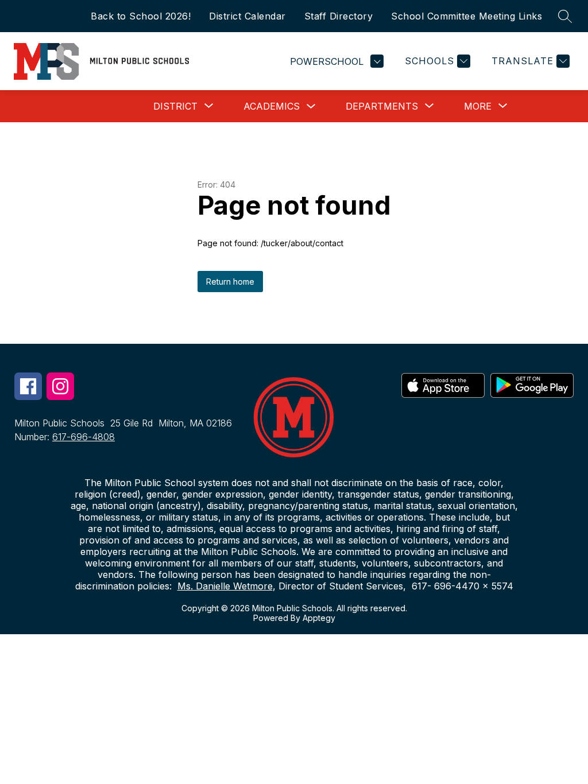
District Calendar (247, 16)
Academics (271, 106)
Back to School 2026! (141, 16)
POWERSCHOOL (326, 61)
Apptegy (319, 618)
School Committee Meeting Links (466, 16)
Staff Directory (338, 16)
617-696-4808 (83, 437)
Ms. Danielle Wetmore (225, 586)
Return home (230, 281)
